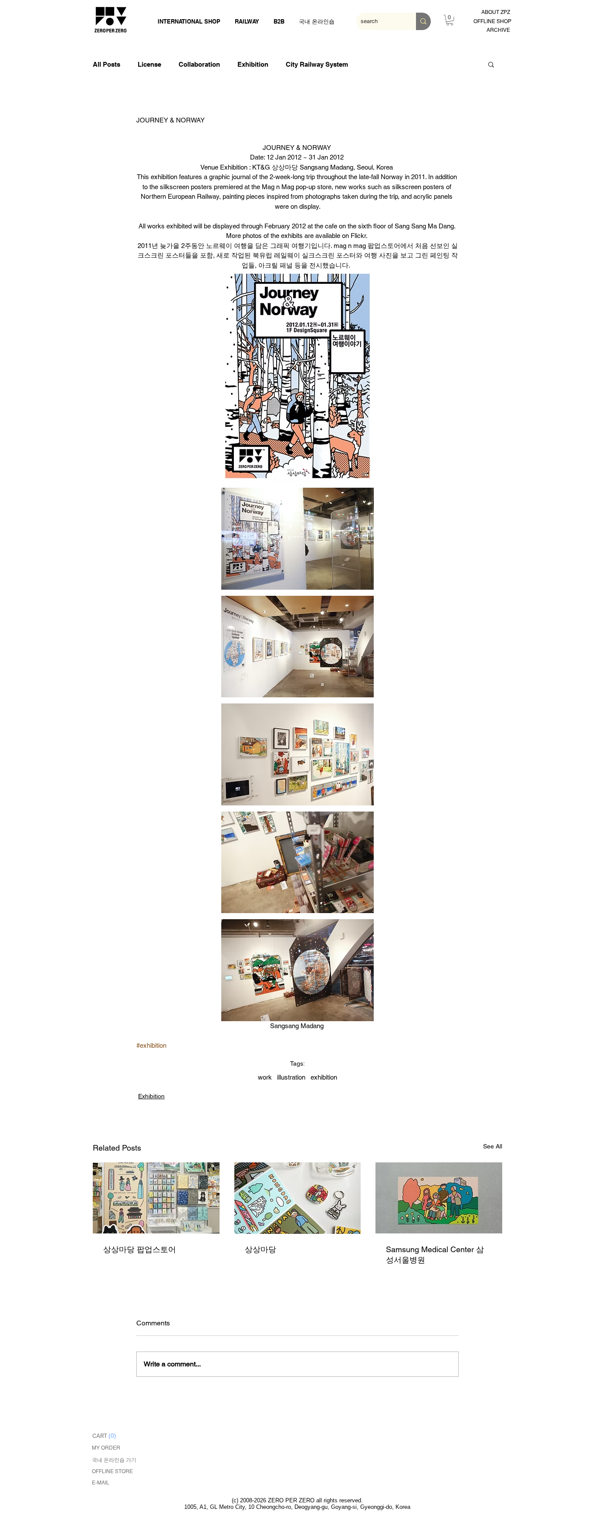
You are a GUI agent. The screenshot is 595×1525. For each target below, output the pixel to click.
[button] (491, 64)
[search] (423, 21)
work (265, 1077)
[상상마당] (297, 1198)
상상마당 (260, 1249)
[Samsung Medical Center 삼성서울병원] (438, 1197)
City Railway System (317, 64)
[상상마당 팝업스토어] (156, 1197)
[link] (449, 20)
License (149, 64)
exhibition (324, 1077)
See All (492, 1146)
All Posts (106, 64)
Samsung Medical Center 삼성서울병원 (435, 1254)
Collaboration (199, 64)
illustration (291, 1077)
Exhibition (252, 64)
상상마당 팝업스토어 (139, 1249)
